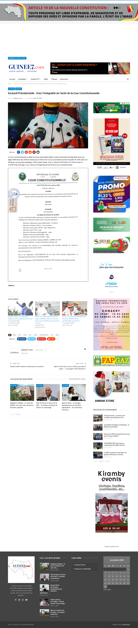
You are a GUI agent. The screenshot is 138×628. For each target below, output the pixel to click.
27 (120, 583)
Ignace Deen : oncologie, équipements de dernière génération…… (51, 589)
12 (117, 576)
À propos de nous (80, 565)
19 (117, 580)
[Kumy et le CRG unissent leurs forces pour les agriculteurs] (98, 436)
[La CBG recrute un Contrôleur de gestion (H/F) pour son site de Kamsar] (98, 455)
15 (128, 576)
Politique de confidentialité (83, 569)
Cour (52, 335)
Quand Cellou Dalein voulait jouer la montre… (27, 366)
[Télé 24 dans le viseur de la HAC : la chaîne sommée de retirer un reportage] (48, 392)
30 (105, 587)
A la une (11, 89)
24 (109, 583)
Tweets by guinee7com (111, 546)
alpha (14, 335)
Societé (18, 89)
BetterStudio (126, 624)
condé (35, 335)
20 (120, 580)
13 (120, 576)
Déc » (109, 589)
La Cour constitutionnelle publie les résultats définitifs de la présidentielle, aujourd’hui (74, 319)
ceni (30, 335)
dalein (57, 335)
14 (124, 576)
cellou (25, 335)
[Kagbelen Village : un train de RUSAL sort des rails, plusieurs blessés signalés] (22, 392)
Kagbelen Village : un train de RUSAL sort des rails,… (57, 566)
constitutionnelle (43, 335)
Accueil (12, 79)
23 (105, 583)
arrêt (19, 335)
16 (105, 580)
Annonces (64, 79)
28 (124, 583)
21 (124, 580)
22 (128, 580)
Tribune (54, 79)
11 (113, 576)
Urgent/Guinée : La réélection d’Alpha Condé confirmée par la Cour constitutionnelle (20, 319)
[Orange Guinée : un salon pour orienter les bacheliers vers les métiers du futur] (98, 418)
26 (117, 583)
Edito (46, 79)
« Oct (105, 589)
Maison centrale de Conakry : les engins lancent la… (57, 612)
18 (113, 580)
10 (109, 576)
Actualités (22, 79)
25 (113, 583)
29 (128, 583)
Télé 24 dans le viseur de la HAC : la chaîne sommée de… (58, 576)
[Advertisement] (69, 40)
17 (109, 580)
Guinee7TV (35, 79)
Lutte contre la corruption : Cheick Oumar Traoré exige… (58, 601)
